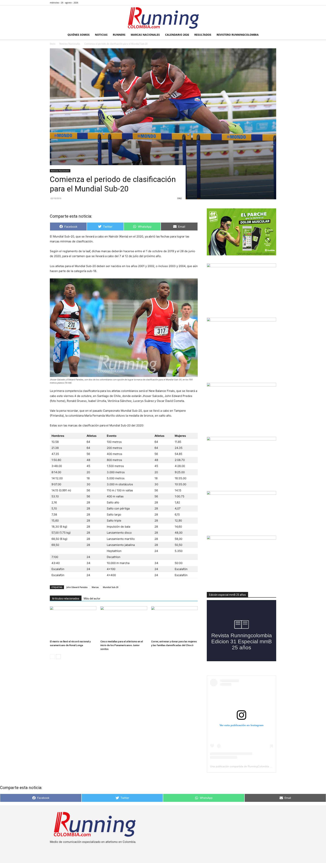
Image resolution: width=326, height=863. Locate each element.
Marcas (95, 587)
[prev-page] (52, 656)
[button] (271, 35)
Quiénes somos (79, 34)
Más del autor (92, 598)
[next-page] (58, 656)
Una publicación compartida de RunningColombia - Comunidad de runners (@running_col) (264, 766)
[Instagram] (261, 2)
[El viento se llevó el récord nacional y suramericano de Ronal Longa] (73, 622)
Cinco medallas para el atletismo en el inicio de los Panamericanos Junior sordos (121, 645)
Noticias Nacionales (69, 43)
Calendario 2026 (177, 34)
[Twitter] (267, 2)
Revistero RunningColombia (238, 34)
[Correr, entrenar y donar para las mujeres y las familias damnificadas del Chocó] (174, 622)
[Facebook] (255, 2)
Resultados (202, 34)
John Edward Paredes (77, 587)
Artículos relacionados (65, 598)
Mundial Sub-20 (110, 587)
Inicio (52, 43)
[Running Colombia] (163, 18)
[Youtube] (273, 2)
